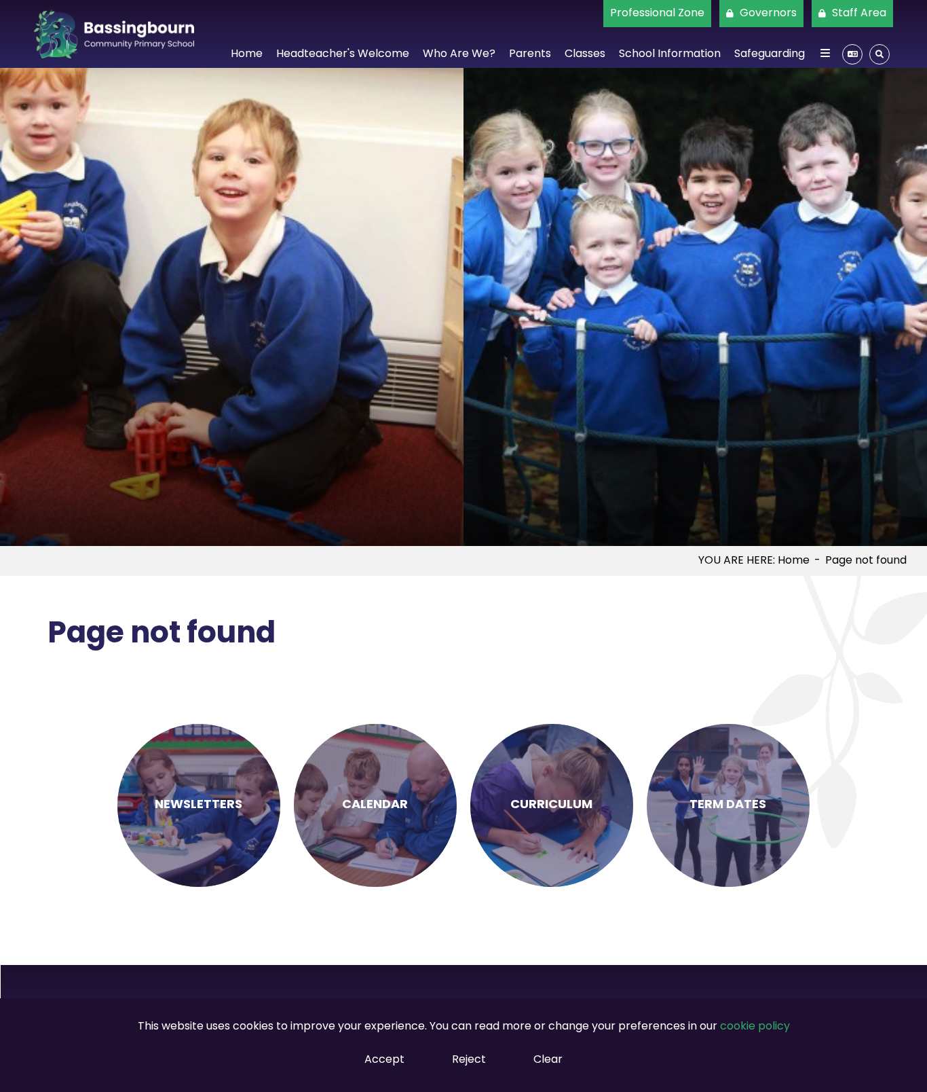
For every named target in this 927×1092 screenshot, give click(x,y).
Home (794, 561)
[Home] (114, 34)
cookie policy (755, 1026)
